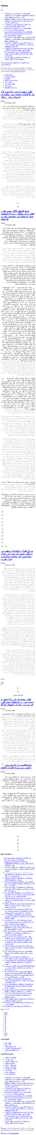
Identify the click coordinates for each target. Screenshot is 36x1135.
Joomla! (23, 69)
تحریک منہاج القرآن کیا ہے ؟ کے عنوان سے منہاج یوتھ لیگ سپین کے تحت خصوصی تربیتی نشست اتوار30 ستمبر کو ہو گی (19, 922)
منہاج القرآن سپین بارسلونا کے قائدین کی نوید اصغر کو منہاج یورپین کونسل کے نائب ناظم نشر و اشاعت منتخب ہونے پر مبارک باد (20, 894)
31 (5, 1031)
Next (6, 1033)
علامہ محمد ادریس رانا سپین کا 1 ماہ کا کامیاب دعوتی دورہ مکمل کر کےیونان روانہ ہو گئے (17, 94)
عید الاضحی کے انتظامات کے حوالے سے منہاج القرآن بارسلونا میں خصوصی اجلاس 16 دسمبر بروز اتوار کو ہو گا (19, 889)
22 (5, 1016)
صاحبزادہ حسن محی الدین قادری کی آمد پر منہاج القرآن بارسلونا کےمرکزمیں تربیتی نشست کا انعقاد (18, 995)
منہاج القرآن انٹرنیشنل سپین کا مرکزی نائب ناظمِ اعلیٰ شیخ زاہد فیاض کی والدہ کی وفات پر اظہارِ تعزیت (19, 947)
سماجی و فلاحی (10, 1063)
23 (5, 1018)
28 (5, 1026)
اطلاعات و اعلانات (10, 1057)
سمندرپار (7, 78)
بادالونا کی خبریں (10, 1074)
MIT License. (7, 1130)
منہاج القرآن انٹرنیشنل (12, 1050)
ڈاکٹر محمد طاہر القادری (13, 1048)
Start (6, 1012)
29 (5, 1028)
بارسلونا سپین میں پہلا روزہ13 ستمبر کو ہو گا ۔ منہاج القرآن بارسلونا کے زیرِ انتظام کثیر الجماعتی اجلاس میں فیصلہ (19, 932)
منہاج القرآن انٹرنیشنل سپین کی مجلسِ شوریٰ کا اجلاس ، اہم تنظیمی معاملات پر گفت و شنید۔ (19, 962)
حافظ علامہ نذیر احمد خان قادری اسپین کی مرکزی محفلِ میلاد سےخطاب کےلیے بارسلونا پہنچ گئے (19, 953)
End (6, 1035)
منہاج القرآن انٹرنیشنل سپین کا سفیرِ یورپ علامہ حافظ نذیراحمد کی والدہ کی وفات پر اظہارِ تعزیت (18, 942)
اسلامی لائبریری (10, 84)
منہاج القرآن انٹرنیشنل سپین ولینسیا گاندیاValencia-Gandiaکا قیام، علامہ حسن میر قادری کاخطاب (19, 863)
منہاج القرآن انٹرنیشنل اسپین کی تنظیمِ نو (18, 1006)
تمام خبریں (8, 1070)
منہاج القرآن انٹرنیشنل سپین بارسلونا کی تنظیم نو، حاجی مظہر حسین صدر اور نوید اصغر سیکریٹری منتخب (20, 905)
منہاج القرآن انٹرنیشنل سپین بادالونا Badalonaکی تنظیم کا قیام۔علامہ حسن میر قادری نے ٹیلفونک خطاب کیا (18, 927)
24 (5, 1019)
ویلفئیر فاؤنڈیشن (10, 76)
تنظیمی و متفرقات (11, 1068)
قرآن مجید (8, 1044)
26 (5, 1023)
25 (5, 1021)
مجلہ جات (8, 85)
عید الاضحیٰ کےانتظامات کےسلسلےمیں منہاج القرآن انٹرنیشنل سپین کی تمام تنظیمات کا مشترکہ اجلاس (19, 986)
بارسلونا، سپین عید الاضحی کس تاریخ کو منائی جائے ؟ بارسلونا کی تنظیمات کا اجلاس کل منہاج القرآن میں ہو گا (20, 883)
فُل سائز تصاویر (18, 695)
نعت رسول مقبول (10, 1046)
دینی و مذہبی (9, 1059)
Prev (6, 1014)
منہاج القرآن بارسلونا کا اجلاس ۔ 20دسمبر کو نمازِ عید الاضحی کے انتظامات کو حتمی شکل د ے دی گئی (19, 874)
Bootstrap (3, 1128)
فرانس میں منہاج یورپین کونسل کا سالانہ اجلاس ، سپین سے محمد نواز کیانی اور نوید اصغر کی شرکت (20, 900)
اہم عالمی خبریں (10, 1072)
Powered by (9, 1133)
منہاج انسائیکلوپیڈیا (11, 87)
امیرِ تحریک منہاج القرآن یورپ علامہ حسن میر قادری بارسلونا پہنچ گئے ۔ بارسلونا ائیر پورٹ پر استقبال (19, 869)
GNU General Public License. (18, 71)
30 (5, 1030)
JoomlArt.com (16, 69)
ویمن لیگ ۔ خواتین (10, 1065)
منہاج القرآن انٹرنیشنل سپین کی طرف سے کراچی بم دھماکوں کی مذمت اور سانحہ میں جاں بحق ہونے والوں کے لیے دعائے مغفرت (19, 911)
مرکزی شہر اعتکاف (11, 80)
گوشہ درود (8, 82)
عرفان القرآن (9, 74)
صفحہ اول (8, 1043)
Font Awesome (15, 1130)
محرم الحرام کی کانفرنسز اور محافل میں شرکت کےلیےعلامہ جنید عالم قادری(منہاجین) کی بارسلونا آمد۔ (19, 980)
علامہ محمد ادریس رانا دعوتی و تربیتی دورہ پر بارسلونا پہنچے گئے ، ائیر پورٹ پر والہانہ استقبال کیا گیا (17, 702)
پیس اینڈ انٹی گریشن (11, 1061)
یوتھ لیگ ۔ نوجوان (10, 1066)
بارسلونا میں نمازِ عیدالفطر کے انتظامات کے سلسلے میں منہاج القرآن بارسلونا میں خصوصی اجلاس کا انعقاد (20, 916)
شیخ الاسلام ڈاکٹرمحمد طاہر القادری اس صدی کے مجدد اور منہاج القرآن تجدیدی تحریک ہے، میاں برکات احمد (20, 967)
